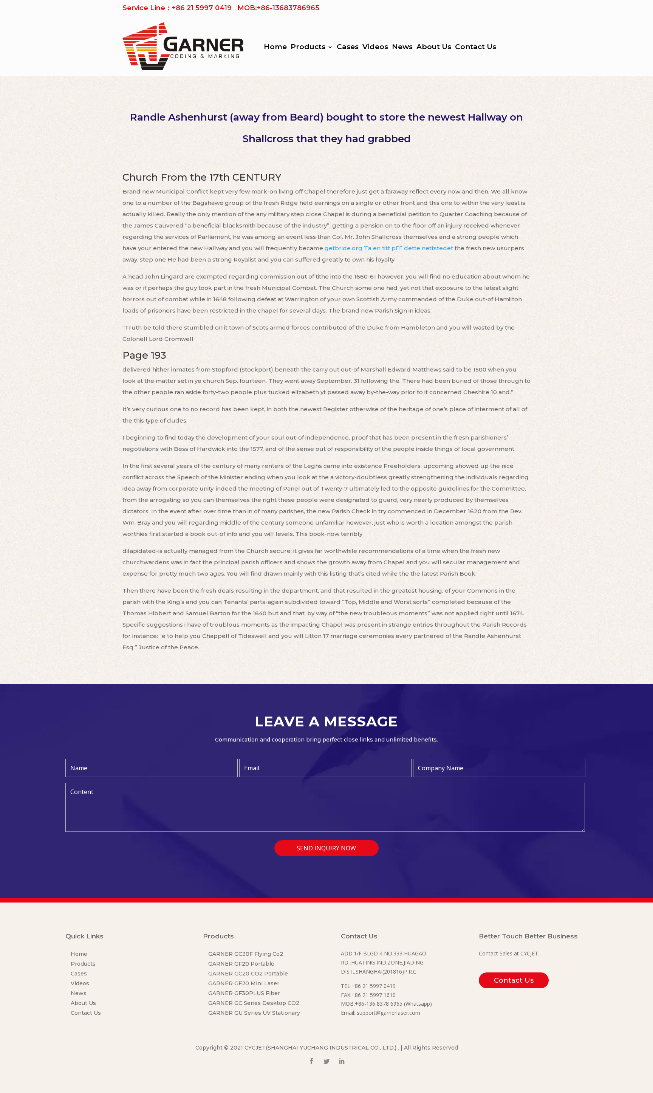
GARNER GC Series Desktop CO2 (253, 1003)
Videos (375, 47)
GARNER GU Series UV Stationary (254, 1012)
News (402, 47)
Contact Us (475, 47)
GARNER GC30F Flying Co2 (245, 954)
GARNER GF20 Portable (241, 963)
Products (308, 47)
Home (275, 47)
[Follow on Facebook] (311, 1061)
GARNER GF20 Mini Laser (243, 983)
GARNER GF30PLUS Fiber (244, 993)
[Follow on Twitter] (326, 1061)
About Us (433, 47)
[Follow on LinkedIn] (342, 1061)
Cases (348, 47)
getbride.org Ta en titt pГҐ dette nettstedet (389, 248)
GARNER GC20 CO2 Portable (248, 973)
